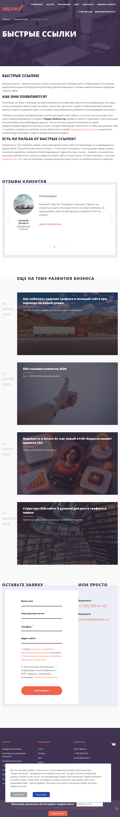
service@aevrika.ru (105, 11)
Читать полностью (50, 224)
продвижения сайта (13, 158)
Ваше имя (27, 600)
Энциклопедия (20, 19)
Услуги (50, 4)
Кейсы (41, 762)
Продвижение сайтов (12, 749)
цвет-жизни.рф (23, 220)
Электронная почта (32, 613)
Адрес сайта (28, 638)
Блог (76, 4)
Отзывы (41, 753)
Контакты (88, 4)
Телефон (27, 626)
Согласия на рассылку (45, 677)
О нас (40, 749)
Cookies (30, 770)
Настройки (18, 794)
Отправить (42, 690)
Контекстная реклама (12, 761)
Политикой (33, 779)
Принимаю (41, 794)
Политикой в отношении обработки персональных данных (79, 808)
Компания (37, 4)
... (48, 246)
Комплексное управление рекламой (14, 755)
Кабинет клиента (106, 4)
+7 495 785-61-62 (85, 11)
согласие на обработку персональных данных (35, 808)
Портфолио (64, 4)
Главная (6, 19)
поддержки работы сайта (83, 129)
